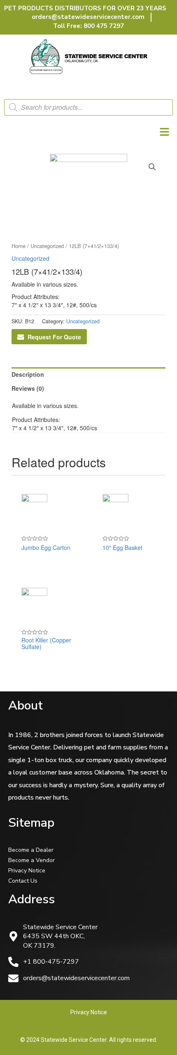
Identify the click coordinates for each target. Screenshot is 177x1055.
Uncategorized (47, 246)
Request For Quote (54, 337)
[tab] (89, 374)
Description (28, 374)
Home (19, 246)
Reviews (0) (28, 388)
